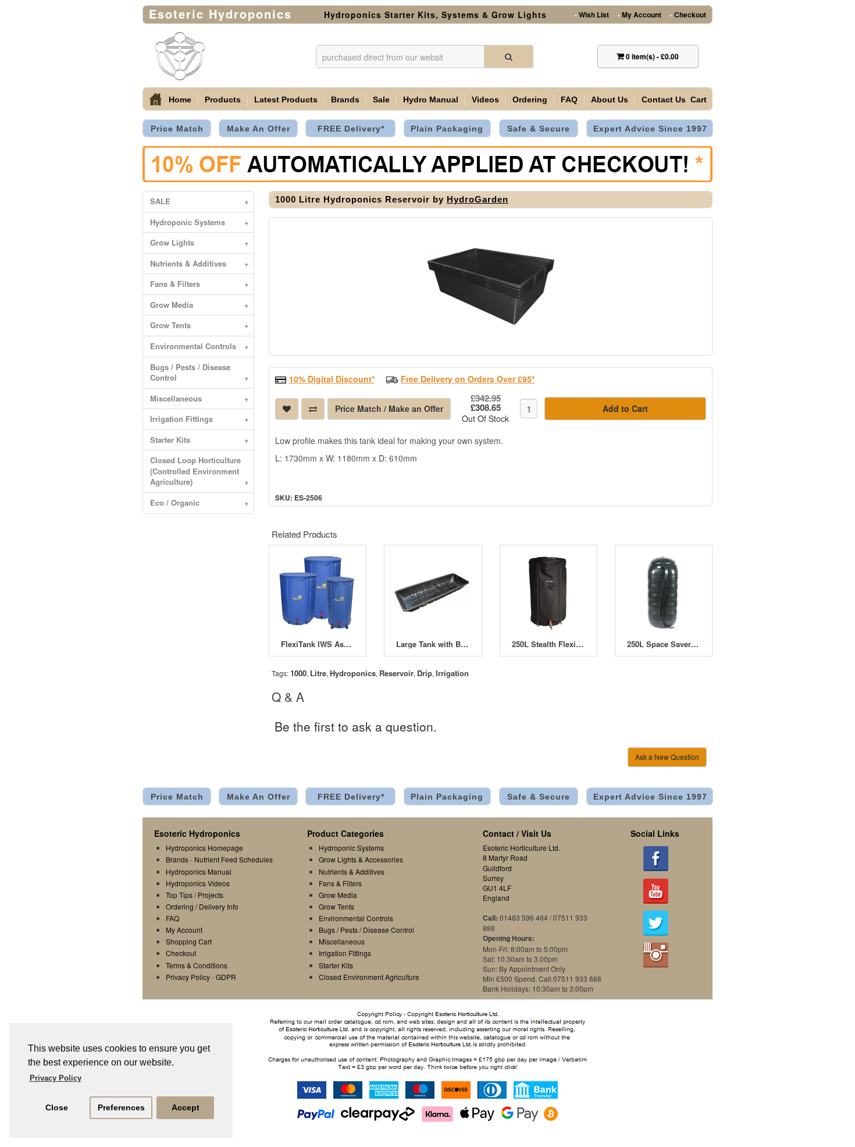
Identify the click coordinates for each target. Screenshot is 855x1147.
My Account (639, 14)
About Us (609, 99)
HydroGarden (477, 199)
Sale (381, 99)
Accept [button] (186, 1107)
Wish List (592, 14)
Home (180, 99)
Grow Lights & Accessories (361, 859)
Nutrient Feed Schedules (233, 859)
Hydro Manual (430, 99)
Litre (318, 673)
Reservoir (396, 673)
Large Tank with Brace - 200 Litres (432, 644)
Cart (698, 99)
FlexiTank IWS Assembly (317, 644)
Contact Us (664, 99)
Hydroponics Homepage (204, 848)
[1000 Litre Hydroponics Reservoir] (490, 286)
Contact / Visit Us (517, 833)
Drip (424, 673)
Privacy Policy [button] (55, 1078)
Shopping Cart (189, 941)
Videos (485, 99)
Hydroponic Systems (199, 222)
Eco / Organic (199, 502)
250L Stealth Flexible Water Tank (548, 644)
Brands (345, 99)
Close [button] (56, 1107)
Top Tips (179, 895)
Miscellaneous (199, 398)
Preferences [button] (121, 1107)
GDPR (226, 977)
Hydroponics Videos (198, 883)
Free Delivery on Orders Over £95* (468, 379)
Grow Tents (199, 325)
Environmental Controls (199, 345)
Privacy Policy (188, 977)
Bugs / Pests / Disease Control (199, 372)
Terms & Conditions (196, 965)
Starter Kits (199, 439)
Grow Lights (199, 242)
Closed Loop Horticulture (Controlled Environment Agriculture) (199, 470)
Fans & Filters (199, 283)
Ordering (529, 99)
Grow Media (199, 304)
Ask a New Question (667, 757)
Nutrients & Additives (199, 263)
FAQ (569, 99)
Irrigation (452, 673)
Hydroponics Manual (198, 871)
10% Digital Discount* (332, 379)
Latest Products (286, 99)
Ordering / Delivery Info (202, 906)
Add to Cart (625, 408)
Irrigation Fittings (199, 418)
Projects (210, 895)
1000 (298, 673)
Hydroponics (353, 673)
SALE (199, 201)
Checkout (688, 14)
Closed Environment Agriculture (369, 977)
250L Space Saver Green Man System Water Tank (663, 644)
